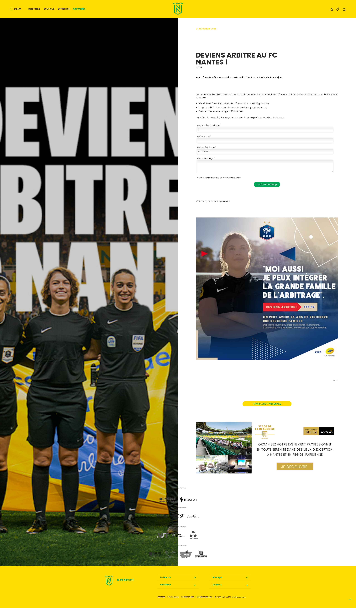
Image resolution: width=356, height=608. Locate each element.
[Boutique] (344, 10)
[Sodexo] (267, 445)
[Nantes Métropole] (178, 533)
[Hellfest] (178, 514)
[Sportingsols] (201, 552)
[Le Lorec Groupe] (155, 552)
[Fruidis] (185, 552)
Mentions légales (204, 596)
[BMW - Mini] (170, 552)
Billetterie (34, 9)
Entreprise (64, 9)
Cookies (161, 596)
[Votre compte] (332, 10)
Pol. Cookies (173, 596)
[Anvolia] (193, 514)
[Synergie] (168, 495)
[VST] (162, 533)
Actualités (79, 9)
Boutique (49, 9)
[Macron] (188, 495)
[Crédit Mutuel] (193, 533)
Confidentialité (187, 596)
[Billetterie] (336, 10)
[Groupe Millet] (162, 514)
